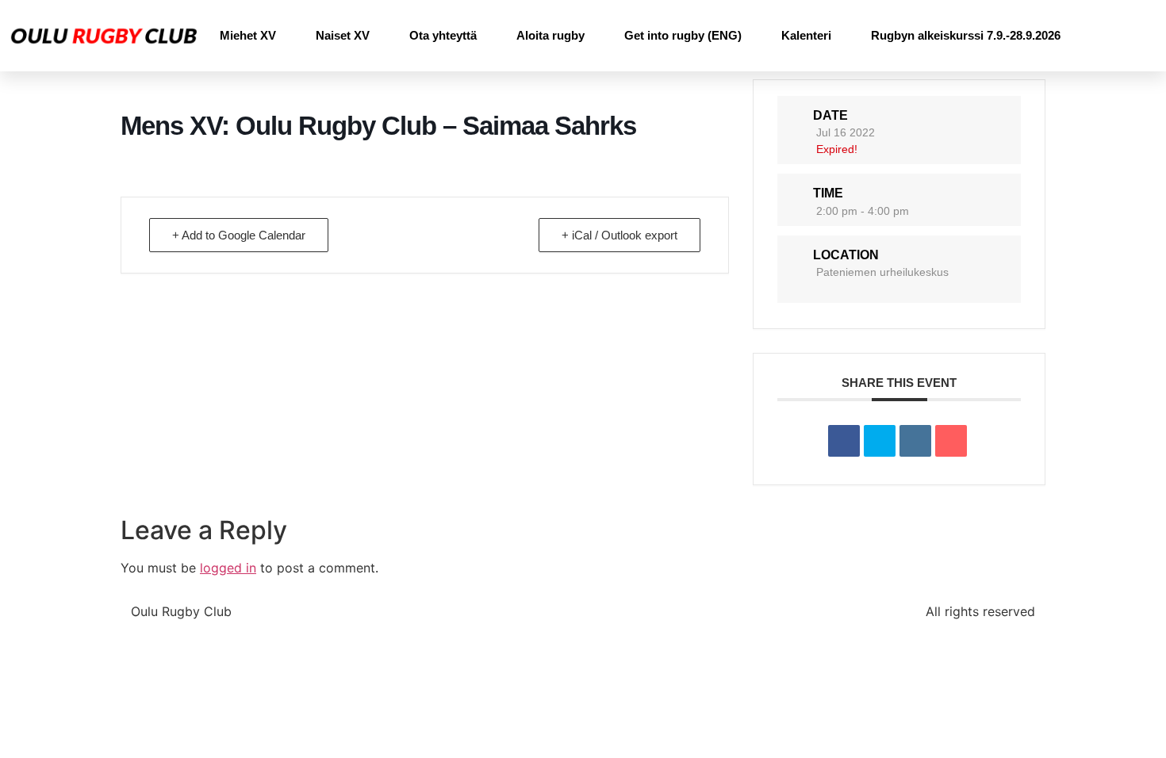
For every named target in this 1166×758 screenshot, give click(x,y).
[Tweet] (880, 441)
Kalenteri (806, 35)
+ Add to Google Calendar (238, 235)
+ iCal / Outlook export (619, 235)
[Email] (951, 441)
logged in (228, 568)
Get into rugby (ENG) (683, 35)
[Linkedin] (915, 441)
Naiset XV (343, 35)
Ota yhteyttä (443, 35)
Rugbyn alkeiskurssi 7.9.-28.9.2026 (966, 35)
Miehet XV (248, 35)
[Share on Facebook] (844, 441)
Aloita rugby (550, 35)
